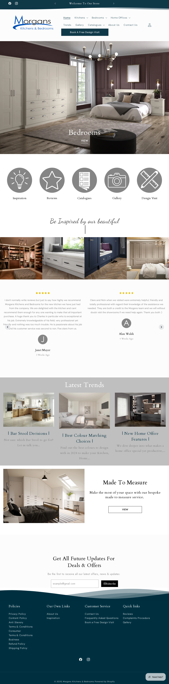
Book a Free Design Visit (99, 622)
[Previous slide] (7, 327)
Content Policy (18, 618)
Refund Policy (17, 643)
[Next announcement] (114, 3)
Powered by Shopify (105, 681)
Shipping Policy (18, 648)
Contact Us (92, 614)
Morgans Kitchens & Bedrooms (78, 681)
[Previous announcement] (55, 3)
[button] (81, 17)
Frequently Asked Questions (101, 618)
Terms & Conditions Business (21, 637)
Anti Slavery (16, 622)
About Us (52, 614)
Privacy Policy (17, 614)
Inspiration (19, 198)
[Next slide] (161, 327)
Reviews (52, 198)
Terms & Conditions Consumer (21, 629)
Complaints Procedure (136, 618)
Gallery (117, 198)
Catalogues (84, 198)
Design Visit (149, 198)
